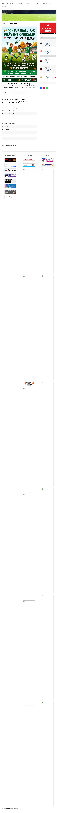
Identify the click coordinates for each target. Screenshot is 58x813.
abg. (55, 68)
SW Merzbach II (47, 45)
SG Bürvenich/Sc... (48, 79)
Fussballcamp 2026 (10, 24)
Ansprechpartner (47, 3)
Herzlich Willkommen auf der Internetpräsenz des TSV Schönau (16, 100)
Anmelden (16, 808)
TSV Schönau (47, 77)
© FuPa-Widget (53, 82)
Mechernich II (48, 69)
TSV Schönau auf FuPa (44, 84)
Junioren (28, 3)
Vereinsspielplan (10, 3)
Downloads (4, 6)
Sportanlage (36, 3)
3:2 (55, 42)
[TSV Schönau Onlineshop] (48, 28)
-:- (55, 50)
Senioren (20, 3)
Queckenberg (48, 51)
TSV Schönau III (47, 63)
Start (3, 3)
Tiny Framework (9, 808)
